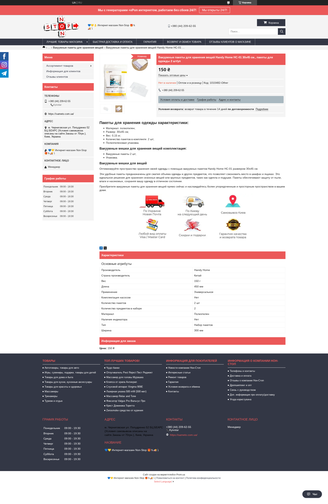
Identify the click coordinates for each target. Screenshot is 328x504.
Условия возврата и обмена (184, 386)
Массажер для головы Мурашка (124, 377)
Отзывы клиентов (57, 76)
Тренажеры (51, 396)
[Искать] (281, 31)
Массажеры (51, 391)
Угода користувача (240, 399)
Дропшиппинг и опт (241, 385)
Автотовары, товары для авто (62, 367)
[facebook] (101, 248)
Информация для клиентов (63, 71)
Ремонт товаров (177, 377)
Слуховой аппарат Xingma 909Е (124, 386)
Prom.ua (180, 474)
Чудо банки (112, 367)
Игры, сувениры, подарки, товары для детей (70, 372)
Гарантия (150, 42)
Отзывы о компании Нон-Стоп (247, 380)
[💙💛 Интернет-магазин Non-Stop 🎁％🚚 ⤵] (61, 36)
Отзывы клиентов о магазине (230, 42)
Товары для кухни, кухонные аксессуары (68, 382)
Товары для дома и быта (59, 377)
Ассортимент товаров (59, 65)
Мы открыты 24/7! (214, 10)
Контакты (173, 391)
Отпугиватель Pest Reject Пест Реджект (129, 372)
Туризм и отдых (54, 400)
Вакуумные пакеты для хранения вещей (78, 47)
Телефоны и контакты (242, 371)
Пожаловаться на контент (170, 478)
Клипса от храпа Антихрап (121, 382)
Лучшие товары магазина (65, 42)
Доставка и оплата (240, 375)
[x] (105, 248)
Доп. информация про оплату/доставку (252, 394)
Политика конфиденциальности (203, 478)
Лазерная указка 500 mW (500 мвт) (126, 391)
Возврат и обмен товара (184, 42)
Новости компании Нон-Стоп (184, 367)
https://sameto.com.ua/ (61, 113)
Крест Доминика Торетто (120, 405)
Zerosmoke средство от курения (124, 410)
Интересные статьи (179, 372)
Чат (315, 494)
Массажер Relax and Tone (121, 396)
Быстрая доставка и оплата (112, 42)
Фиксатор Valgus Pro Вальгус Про (125, 400)
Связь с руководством (243, 390)
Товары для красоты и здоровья (63, 386)
